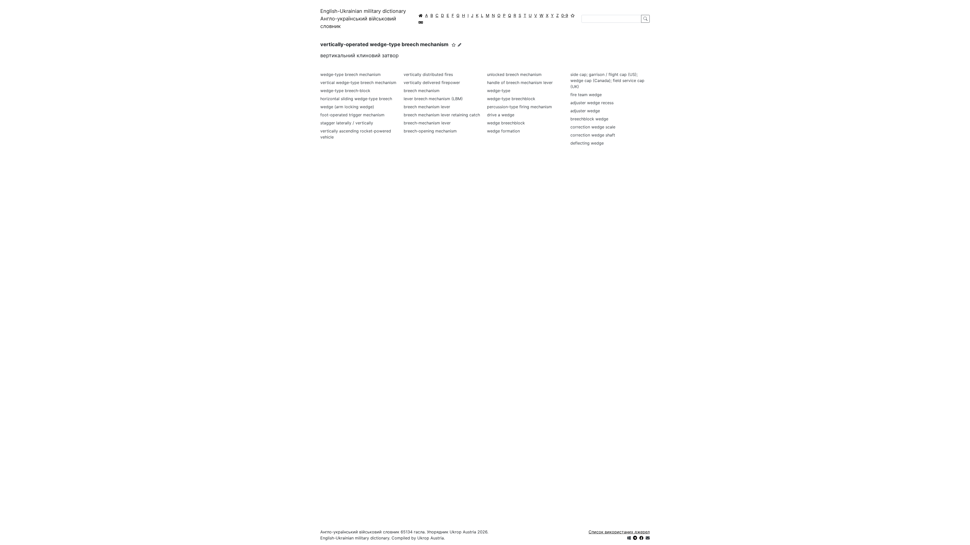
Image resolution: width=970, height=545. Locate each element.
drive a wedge (500, 114)
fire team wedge (586, 94)
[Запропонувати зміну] (459, 45)
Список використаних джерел (619, 531)
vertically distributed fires (428, 74)
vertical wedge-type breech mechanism (358, 82)
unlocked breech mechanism (514, 74)
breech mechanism (422, 90)
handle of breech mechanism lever (520, 82)
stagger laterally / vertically (346, 122)
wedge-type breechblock (511, 98)
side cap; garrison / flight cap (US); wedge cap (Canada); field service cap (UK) (607, 80)
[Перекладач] (420, 22)
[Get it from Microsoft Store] (629, 537)
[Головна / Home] (420, 15)
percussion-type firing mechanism (519, 106)
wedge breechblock (506, 122)
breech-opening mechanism (430, 130)
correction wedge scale (592, 126)
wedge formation (503, 130)
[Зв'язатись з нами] (648, 537)
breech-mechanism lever (427, 122)
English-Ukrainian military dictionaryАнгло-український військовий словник (363, 18)
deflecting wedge (587, 143)
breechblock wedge (589, 118)
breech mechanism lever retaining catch (442, 114)
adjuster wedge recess (592, 102)
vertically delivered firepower (432, 82)
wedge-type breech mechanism (350, 74)
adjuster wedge (585, 110)
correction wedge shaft (592, 135)
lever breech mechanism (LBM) (433, 98)
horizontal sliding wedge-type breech (356, 98)
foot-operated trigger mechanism (352, 114)
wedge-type (498, 90)
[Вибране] (572, 15)
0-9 (564, 15)
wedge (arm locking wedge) (347, 106)
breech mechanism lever (427, 106)
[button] (454, 45)
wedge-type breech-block (345, 90)
